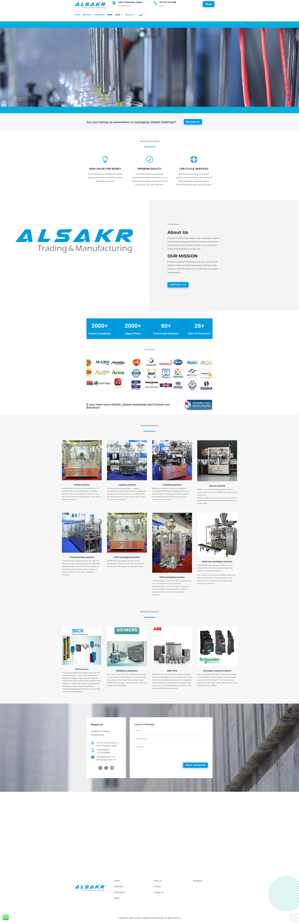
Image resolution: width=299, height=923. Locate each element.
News (109, 15)
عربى (141, 15)
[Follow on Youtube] (112, 768)
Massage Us (193, 121)
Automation (99, 15)
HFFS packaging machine (127, 557)
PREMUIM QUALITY (149, 168)
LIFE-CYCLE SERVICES (193, 168)
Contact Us (178, 284)
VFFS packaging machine (172, 577)
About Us (129, 15)
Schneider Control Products (217, 671)
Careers (157, 886)
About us (158, 881)
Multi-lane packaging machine (217, 561)
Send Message (195, 765)
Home (77, 15)
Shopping (197, 881)
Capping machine (127, 485)
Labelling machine (172, 485)
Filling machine (81, 485)
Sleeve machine (217, 486)
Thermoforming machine (81, 557)
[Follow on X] (106, 768)
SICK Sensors (82, 669)
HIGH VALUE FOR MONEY (105, 168)
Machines (87, 15)
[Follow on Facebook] (100, 768)
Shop (117, 15)
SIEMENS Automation (127, 671)
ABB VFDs (172, 671)
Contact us (159, 892)
